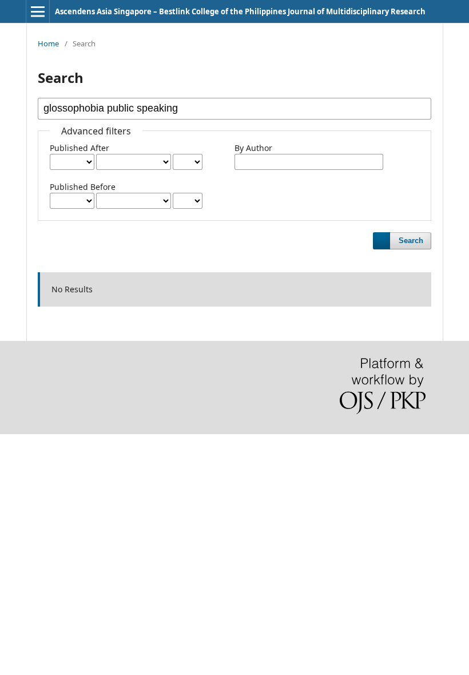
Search (411, 240)
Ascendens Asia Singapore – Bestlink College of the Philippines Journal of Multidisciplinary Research (240, 11)
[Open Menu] (37, 11)
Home (48, 43)
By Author (253, 147)
